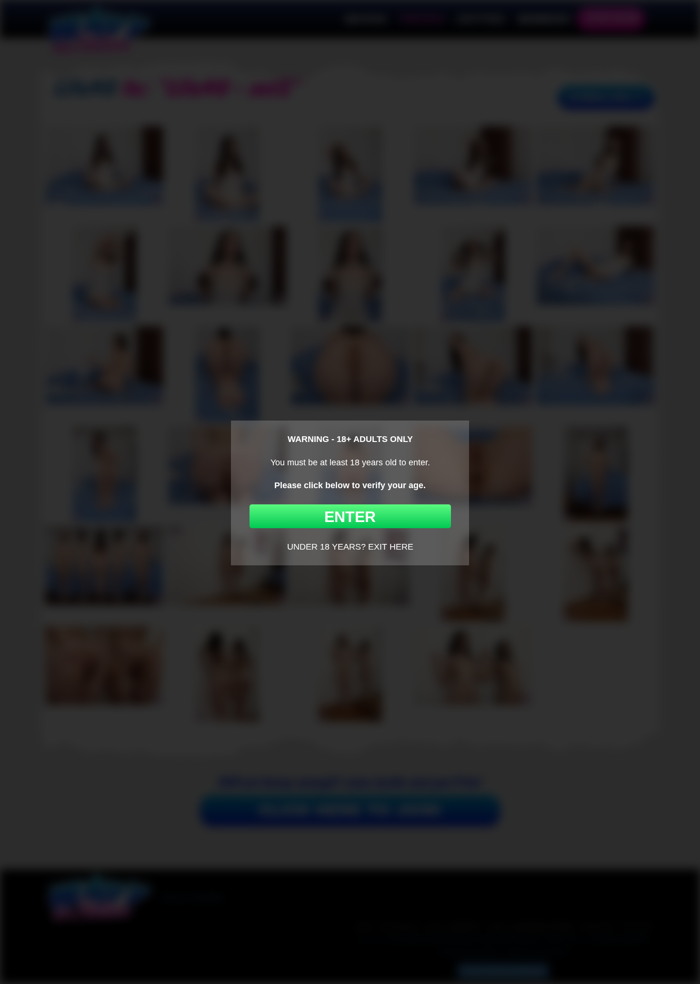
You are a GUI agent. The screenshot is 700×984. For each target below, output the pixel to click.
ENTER (350, 516)
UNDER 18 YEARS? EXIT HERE (350, 547)
